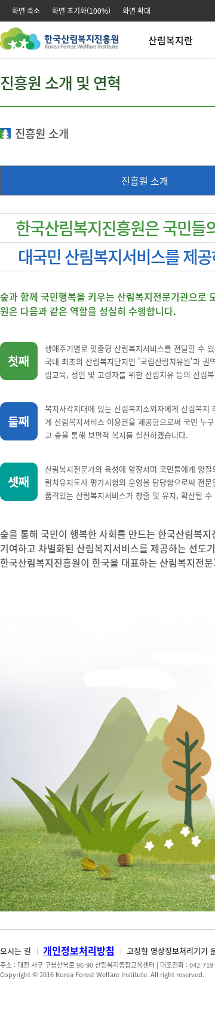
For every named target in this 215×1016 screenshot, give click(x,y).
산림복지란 (170, 40)
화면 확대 (136, 10)
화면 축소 (26, 10)
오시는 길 (15, 950)
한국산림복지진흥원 (59, 44)
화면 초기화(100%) (81, 10)
